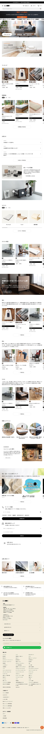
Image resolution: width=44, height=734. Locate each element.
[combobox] (22, 9)
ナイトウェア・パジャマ (19, 677)
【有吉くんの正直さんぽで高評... (8, 83)
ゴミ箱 (30, 678)
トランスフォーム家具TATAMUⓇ (33, 682)
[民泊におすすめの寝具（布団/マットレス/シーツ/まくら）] (35, 429)
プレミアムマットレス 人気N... (34, 258)
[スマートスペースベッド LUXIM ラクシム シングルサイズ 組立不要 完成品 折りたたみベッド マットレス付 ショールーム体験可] (22, 393)
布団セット (4, 677)
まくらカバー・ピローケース (7, 661)
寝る (3, 97)
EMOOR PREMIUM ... (19, 114)
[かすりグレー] (2, 82)
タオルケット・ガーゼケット (20, 663)
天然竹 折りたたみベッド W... (7, 116)
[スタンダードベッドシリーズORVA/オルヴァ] (22, 429)
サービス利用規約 (7, 727)
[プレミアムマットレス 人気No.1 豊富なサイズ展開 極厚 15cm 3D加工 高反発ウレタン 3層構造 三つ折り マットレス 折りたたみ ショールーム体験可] (35, 250)
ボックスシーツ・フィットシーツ (7, 659)
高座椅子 (14, 515)
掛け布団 (30, 661)
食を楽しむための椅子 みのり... (34, 403)
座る (6, 97)
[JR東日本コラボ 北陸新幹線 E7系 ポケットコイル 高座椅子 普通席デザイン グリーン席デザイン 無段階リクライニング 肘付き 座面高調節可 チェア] (35, 355)
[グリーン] (6, 82)
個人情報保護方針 (13, 727)
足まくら (17, 658)
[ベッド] (22, 216)
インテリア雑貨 (31, 680)
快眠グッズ (30, 677)
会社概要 (3, 727)
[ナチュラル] (2, 114)
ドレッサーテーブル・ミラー (20, 671)
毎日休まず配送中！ (26, 2)
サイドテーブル (31, 671)
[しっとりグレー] (30, 82)
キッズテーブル (5, 673)
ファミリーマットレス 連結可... (21, 81)
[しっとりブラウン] (31, 82)
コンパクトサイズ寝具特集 (7, 682)
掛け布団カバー (31, 659)
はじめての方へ (5, 694)
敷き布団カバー (18, 659)
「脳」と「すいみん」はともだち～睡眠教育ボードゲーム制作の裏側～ (28, 496)
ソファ (4, 668)
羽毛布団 (4, 663)
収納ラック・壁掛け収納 (6, 675)
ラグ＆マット (18, 673)
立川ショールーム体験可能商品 (7, 705)
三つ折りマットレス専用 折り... (7, 260)
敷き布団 (35, 224)
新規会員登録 (5, 718)
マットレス (8, 224)
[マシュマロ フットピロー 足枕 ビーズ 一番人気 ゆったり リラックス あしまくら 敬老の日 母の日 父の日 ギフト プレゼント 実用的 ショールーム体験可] (35, 74)
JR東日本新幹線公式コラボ (20, 682)
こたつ (17, 678)
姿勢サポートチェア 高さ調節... (21, 365)
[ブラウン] (16, 258)
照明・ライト (5, 680)
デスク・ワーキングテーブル (33, 670)
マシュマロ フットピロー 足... (34, 83)
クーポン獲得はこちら (22, 17)
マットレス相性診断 (6, 692)
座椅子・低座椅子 (31, 666)
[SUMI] (2, 258)
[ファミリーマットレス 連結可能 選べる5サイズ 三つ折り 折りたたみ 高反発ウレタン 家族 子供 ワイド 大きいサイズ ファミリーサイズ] (22, 74)
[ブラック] (7, 82)
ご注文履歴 (4, 715)
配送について (27, 727)
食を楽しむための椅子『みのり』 (8, 437)
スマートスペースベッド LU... (21, 401)
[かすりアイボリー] (4, 82)
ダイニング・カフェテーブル (7, 671)
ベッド (22, 224)
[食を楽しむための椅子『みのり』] (8, 429)
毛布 (29, 663)
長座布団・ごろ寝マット (19, 656)
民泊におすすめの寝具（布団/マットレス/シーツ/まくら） (35, 438)
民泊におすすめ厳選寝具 (6, 684)
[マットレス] (8, 216)
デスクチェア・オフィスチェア (20, 668)
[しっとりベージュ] (33, 82)
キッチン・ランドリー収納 (20, 675)
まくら (30, 656)
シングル (9, 515)
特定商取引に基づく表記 (20, 727)
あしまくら (27, 515)
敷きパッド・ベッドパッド (32, 658)
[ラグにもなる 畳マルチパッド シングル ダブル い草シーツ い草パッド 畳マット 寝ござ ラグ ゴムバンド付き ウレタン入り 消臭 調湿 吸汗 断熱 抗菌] (35, 106)
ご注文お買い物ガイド (6, 697)
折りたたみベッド (20, 515)
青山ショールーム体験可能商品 (7, 703)
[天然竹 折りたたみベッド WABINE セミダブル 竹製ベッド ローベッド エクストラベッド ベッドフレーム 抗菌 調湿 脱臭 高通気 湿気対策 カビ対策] (8, 106)
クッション (4, 678)
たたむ (9, 97)
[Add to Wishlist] (13, 79)
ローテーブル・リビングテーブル (20, 670)
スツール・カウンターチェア (7, 670)
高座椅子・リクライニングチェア (20, 666)
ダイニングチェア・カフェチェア (33, 668)
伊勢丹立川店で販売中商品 (7, 687)
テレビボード (31, 673)
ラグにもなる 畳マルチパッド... (34, 114)
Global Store (17, 687)
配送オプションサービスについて (7, 701)
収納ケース (30, 675)
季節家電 (17, 680)
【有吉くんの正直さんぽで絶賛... (8, 365)
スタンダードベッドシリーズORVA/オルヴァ (22, 438)
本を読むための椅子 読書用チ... (21, 260)
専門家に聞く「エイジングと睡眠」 (8, 495)
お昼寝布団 (4, 666)
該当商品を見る (22, 518)
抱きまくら (4, 658)
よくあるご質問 (5, 699)
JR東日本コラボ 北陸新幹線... (34, 363)
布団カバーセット (18, 661)
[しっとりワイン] (35, 82)
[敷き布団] (35, 216)
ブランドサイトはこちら (8, 634)
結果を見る (22, 535)
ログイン (4, 713)
